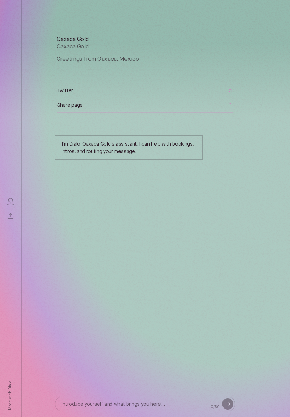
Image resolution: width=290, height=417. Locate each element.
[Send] (227, 404)
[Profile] (10, 201)
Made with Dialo (10, 395)
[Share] (10, 216)
